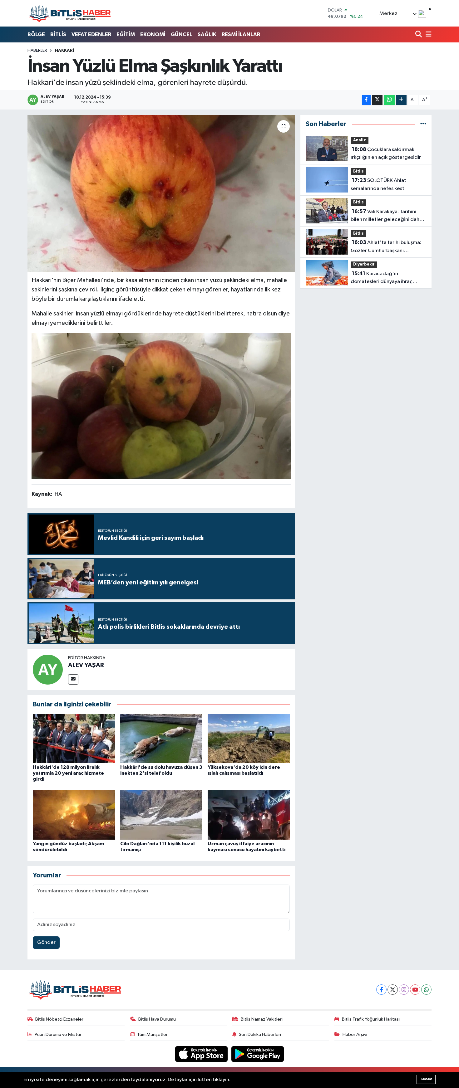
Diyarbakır (364, 264)
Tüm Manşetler (152, 1034)
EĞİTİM (125, 34)
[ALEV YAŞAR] (48, 669)
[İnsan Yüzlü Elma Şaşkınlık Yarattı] (161, 193)
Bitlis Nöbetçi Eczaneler (59, 1019)
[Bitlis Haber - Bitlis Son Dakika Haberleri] (69, 13)
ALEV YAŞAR (86, 665)
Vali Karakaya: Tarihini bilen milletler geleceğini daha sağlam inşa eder (386, 216)
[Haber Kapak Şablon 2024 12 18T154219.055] (161, 406)
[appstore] (202, 1053)
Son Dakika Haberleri (260, 1034)
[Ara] (419, 34)
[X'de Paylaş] (377, 100)
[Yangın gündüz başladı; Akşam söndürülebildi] (74, 814)
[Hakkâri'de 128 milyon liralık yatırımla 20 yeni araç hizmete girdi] (74, 738)
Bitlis (358, 171)
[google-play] (257, 1053)
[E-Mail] (73, 679)
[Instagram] (404, 989)
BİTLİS (58, 34)
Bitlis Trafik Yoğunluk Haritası (371, 1019)
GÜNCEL (181, 34)
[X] (392, 989)
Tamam (426, 1079)
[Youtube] (415, 989)
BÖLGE (36, 34)
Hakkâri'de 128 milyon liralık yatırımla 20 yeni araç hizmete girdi (68, 773)
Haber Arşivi (355, 1034)
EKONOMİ (152, 34)
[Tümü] (423, 124)
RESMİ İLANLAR (241, 34)
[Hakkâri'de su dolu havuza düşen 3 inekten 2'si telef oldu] (161, 738)
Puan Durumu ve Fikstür (58, 1034)
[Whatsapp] (426, 989)
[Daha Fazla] (401, 100)
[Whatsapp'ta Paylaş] (389, 100)
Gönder (46, 942)
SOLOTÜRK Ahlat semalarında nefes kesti (378, 184)
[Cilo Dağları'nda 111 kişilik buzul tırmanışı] (161, 814)
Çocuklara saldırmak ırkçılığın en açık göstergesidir (386, 153)
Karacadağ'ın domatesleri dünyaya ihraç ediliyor (381, 278)
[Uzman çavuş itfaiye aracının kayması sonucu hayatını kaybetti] (249, 814)
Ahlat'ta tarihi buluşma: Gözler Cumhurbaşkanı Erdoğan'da (386, 247)
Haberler (37, 50)
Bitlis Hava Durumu (157, 1019)
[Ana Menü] (427, 34)
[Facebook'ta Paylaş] (366, 100)
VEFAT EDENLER (91, 34)
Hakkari (64, 50)
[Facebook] (381, 989)
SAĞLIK (207, 34)
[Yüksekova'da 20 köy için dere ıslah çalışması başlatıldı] (249, 738)
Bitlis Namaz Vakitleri (262, 1019)
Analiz (359, 140)
